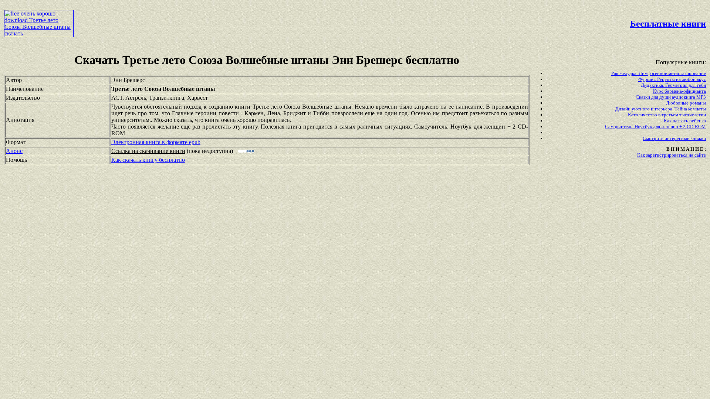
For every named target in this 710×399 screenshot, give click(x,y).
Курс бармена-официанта (679, 91)
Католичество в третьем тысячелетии (667, 114)
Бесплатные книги (668, 23)
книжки (698, 138)
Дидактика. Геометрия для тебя (673, 85)
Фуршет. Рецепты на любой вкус (672, 79)
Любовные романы (686, 103)
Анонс (14, 151)
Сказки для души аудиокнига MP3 (671, 97)
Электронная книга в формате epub (155, 142)
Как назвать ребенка (685, 120)
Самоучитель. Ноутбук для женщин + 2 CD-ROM (655, 126)
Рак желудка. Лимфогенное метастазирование (658, 73)
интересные (677, 138)
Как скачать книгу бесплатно (148, 160)
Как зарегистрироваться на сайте (671, 155)
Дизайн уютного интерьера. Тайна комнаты (660, 109)
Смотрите (654, 138)
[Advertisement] (302, 20)
